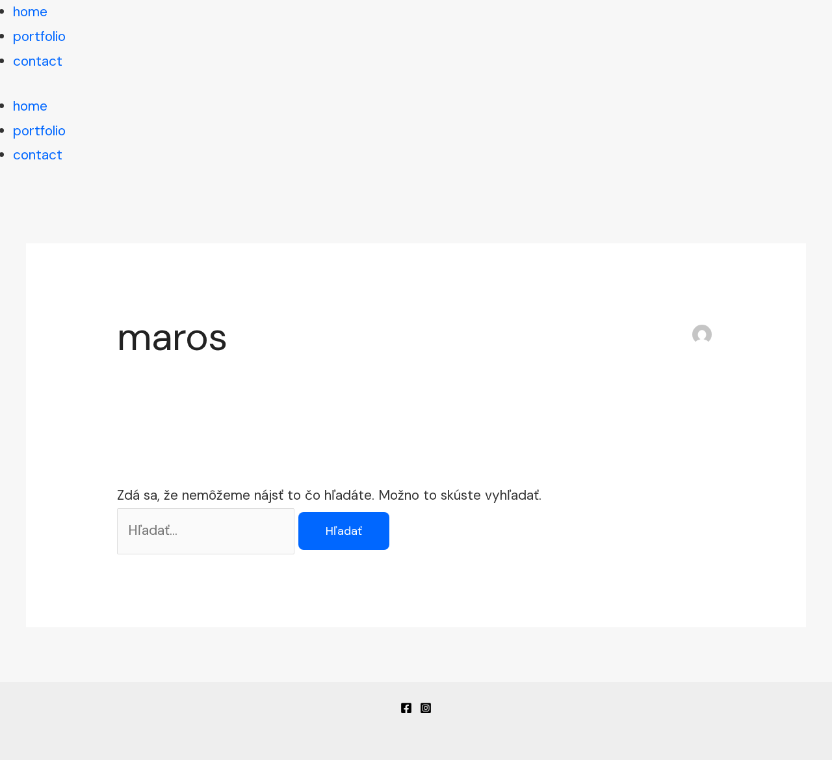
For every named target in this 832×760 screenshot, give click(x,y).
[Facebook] (406, 708)
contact (37, 61)
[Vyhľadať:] (207, 530)
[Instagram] (426, 708)
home (30, 12)
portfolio (39, 36)
